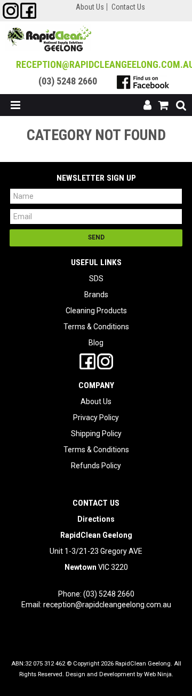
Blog (96, 342)
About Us (90, 7)
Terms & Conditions (96, 326)
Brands (96, 294)
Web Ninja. (158, 674)
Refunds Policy (96, 465)
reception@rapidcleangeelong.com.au (107, 604)
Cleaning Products (96, 310)
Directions (96, 519)
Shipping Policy (96, 433)
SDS (96, 278)
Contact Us (128, 7)
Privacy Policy (96, 417)
